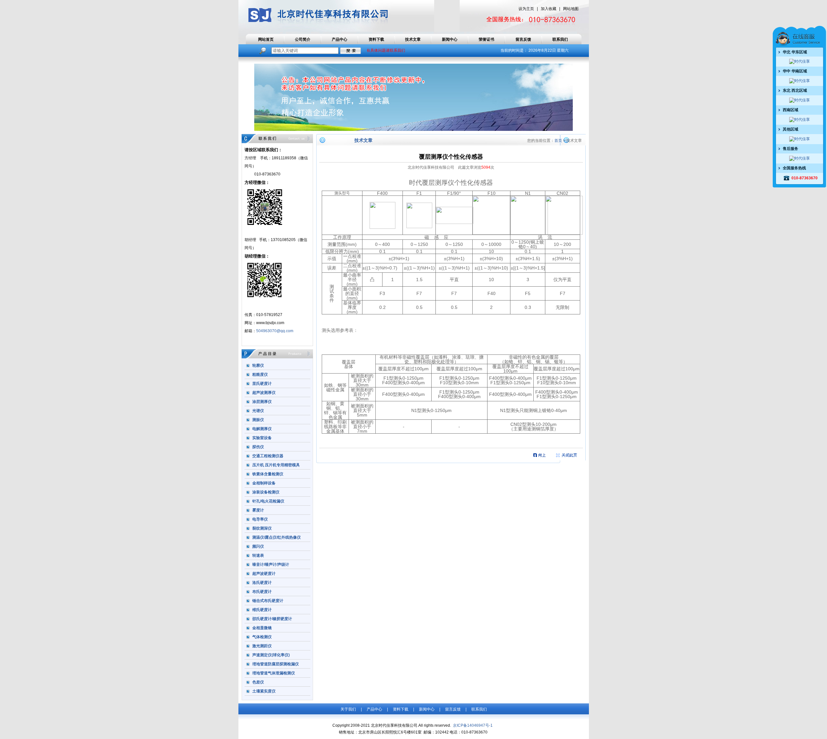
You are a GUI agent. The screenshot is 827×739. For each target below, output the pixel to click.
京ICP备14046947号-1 (472, 725)
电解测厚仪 (262, 428)
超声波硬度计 (264, 573)
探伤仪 (258, 446)
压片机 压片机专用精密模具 (276, 464)
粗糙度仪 (260, 374)
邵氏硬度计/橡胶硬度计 (272, 618)
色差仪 (258, 682)
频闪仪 (258, 546)
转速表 (258, 555)
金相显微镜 (262, 627)
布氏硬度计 (262, 591)
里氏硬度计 (262, 383)
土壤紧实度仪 (264, 691)
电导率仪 (260, 519)
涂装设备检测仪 (265, 492)
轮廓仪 (258, 365)
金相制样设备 (264, 482)
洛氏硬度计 (262, 582)
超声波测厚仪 (264, 392)
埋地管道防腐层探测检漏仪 (275, 663)
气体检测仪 (262, 636)
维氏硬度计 (262, 609)
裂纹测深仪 (262, 528)
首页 (558, 140)
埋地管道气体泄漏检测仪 (273, 672)
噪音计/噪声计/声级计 (270, 564)
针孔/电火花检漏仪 (268, 501)
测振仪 (258, 419)
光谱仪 (258, 410)
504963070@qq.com (274, 331)
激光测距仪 (262, 645)
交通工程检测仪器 (267, 455)
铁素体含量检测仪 (267, 473)
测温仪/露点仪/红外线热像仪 (276, 537)
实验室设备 (262, 437)
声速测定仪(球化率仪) (271, 654)
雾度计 (258, 510)
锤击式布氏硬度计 (267, 600)
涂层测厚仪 (262, 401)
